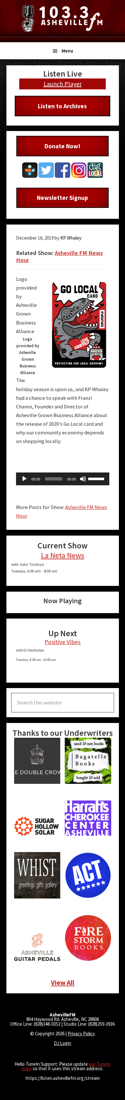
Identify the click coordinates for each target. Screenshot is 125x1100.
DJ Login (62, 1043)
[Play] (24, 479)
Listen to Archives (62, 106)
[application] (62, 478)
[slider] (97, 478)
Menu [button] (67, 51)
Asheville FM (62, 18)
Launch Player (63, 84)
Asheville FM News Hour (59, 256)
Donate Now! (62, 146)
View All (62, 982)
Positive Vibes (62, 642)
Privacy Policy (81, 1033)
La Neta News (62, 555)
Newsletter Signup (62, 197)
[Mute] (83, 479)
